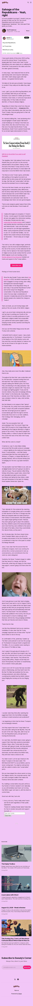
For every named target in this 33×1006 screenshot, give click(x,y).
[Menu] (31, 2)
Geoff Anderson (11, 30)
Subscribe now (16, 265)
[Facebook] (18, 979)
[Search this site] (28, 2)
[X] (15, 979)
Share (27, 30)
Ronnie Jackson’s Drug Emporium (12, 257)
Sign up (16, 990)
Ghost (20, 993)
